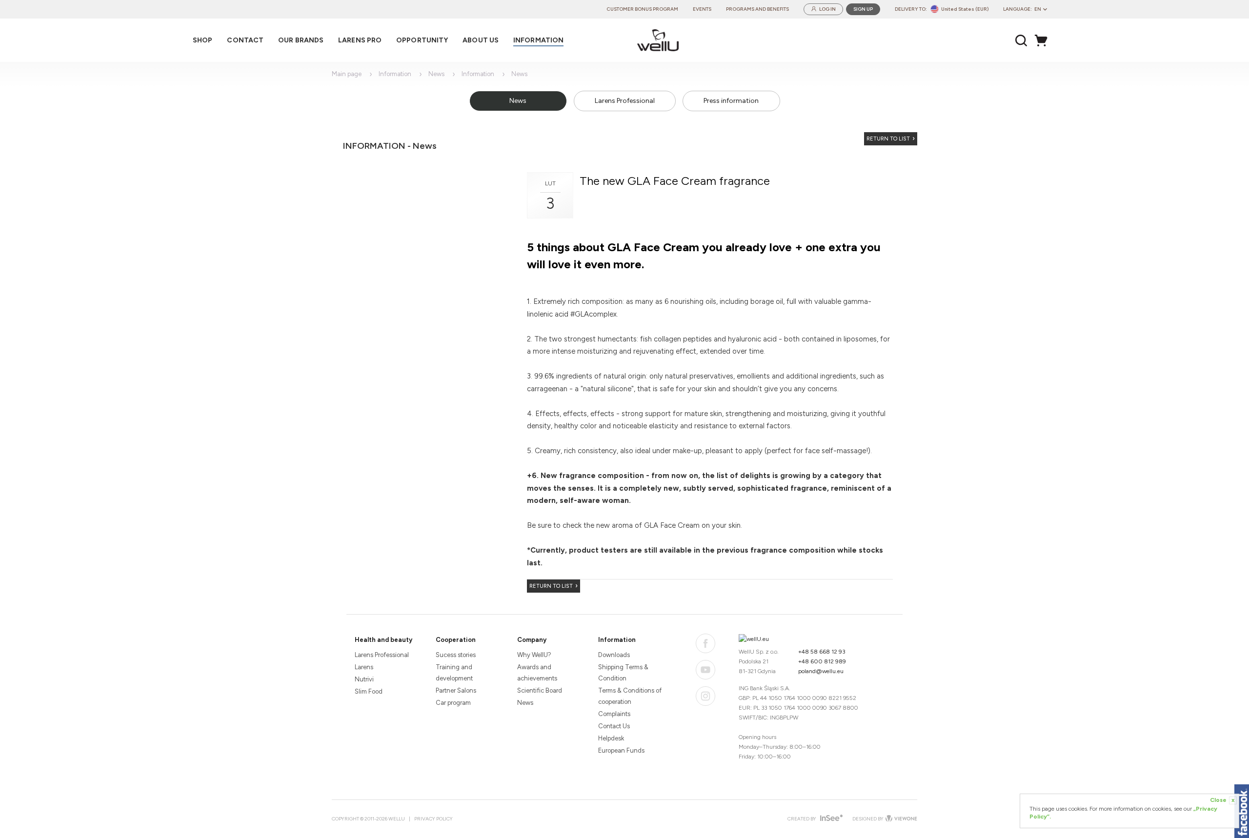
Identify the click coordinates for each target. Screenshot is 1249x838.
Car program (453, 702)
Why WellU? (534, 654)
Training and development (454, 672)
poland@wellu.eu (821, 671)
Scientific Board (539, 690)
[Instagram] (705, 696)
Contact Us (614, 726)
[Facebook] (705, 643)
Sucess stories (456, 654)
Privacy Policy (433, 819)
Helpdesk (611, 738)
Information (395, 74)
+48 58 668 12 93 (822, 651)
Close (1222, 800)
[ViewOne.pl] (900, 819)
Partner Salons (456, 690)
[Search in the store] (1021, 40)
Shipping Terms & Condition (623, 672)
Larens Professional (625, 101)
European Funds (621, 750)
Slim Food (369, 691)
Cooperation (456, 639)
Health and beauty (383, 639)
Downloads (614, 654)
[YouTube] (705, 669)
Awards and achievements (537, 672)
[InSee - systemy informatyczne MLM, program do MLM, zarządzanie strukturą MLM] (830, 819)
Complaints (614, 714)
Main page (347, 74)
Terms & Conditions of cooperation (630, 696)
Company (531, 639)
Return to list (888, 139)
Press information (731, 101)
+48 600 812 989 (822, 661)
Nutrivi (364, 679)
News (436, 74)
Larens (364, 667)
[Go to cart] (1043, 40)
